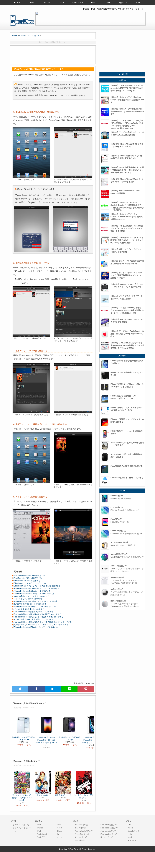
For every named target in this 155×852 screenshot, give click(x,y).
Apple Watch (77, 3)
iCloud (22, 35)
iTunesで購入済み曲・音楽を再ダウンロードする (33, 619)
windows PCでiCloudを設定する (26, 581)
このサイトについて (21, 825)
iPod (93, 3)
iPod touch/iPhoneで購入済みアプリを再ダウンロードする (37, 614)
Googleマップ (133, 831)
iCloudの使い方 (33, 35)
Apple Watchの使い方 (83, 831)
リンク (15, 831)
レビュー (60, 837)
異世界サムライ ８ (63, 795)
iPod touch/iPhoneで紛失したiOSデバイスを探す (33, 612)
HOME (17, 3)
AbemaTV (132, 840)
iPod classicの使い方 (109, 828)
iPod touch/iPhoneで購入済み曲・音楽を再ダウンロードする (38, 617)
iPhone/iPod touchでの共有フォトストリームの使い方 (35, 601)
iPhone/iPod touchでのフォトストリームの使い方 (33, 594)
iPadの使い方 (80, 828)
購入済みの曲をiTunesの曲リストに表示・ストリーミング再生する (40, 625)
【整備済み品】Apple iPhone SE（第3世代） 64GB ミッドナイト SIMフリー (46, 741)
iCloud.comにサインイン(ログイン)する (29, 583)
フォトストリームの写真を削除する (28, 599)
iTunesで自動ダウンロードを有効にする (29, 604)
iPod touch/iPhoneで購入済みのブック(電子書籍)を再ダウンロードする (42, 622)
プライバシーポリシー (22, 828)
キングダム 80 (42, 795)
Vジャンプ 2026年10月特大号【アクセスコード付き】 (22, 797)
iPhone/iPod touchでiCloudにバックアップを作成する (35, 627)
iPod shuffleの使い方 (109, 834)
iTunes (108, 3)
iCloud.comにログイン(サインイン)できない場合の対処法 (36, 586)
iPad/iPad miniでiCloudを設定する (27, 578)
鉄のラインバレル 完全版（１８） (84, 796)
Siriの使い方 (80, 840)
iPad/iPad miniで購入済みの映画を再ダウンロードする (22, 20)
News (32, 3)
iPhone (47, 3)
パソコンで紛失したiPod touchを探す (28, 609)
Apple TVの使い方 (82, 834)
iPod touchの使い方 (109, 825)
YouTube (131, 837)
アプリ (138, 3)
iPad (62, 3)
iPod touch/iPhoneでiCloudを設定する (29, 575)
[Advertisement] (53, 54)
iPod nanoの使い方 (108, 831)
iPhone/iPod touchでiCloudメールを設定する (31, 591)
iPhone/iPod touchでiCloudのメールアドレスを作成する (36, 588)
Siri (58, 834)
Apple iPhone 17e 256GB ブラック (69, 738)
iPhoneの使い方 (81, 825)
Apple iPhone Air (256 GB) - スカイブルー (23, 738)
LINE (130, 825)
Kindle (130, 828)
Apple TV (123, 3)
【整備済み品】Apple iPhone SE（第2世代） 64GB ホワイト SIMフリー (92, 740)
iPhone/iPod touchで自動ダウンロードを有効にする (34, 606)
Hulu (130, 834)
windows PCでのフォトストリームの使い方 (31, 596)
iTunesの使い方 (107, 837)
